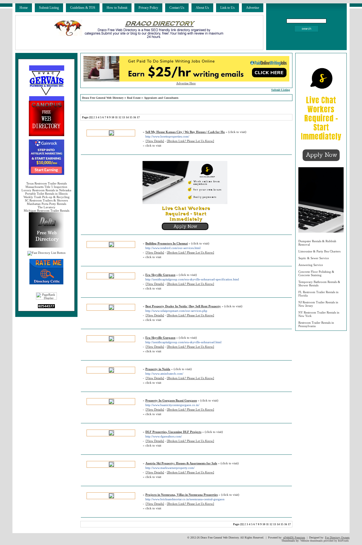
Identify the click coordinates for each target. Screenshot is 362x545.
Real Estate (134, 97)
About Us (202, 8)
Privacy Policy (148, 8)
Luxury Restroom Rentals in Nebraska (46, 190)
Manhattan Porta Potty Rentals (46, 203)
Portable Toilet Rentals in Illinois (46, 193)
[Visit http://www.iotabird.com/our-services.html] (111, 246)
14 (127, 117)
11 (116, 117)
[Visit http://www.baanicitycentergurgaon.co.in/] (111, 403)
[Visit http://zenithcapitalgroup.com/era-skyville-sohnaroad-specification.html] (111, 277)
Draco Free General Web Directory (103, 97)
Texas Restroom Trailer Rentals (46, 183)
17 (138, 117)
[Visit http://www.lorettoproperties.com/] (111, 134)
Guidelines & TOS (82, 8)
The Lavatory (46, 207)
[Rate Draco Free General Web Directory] (46, 283)
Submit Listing (49, 8)
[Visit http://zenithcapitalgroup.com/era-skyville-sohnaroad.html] (111, 340)
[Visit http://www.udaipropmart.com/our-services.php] (111, 308)
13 (123, 117)
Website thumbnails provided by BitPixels (324, 540)
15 (131, 117)
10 (112, 117)
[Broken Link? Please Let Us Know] (190, 141)
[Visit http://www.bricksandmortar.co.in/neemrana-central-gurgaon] (111, 497)
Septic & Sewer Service (313, 258)
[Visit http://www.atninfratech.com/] (111, 371)
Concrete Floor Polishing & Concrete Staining (316, 273)
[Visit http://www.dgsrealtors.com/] (111, 434)
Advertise (252, 8)
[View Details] (155, 141)
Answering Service (310, 265)
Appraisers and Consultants (161, 97)
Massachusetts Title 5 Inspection (46, 186)
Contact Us (176, 8)
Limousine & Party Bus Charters (319, 251)
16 (134, 117)
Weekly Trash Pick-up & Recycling (46, 197)
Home (24, 8)
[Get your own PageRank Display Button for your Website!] (46, 298)
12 (119, 117)
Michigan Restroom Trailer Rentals (46, 210)
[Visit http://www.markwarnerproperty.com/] (111, 465)
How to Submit (117, 8)
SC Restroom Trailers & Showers (46, 200)
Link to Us (227, 8)
